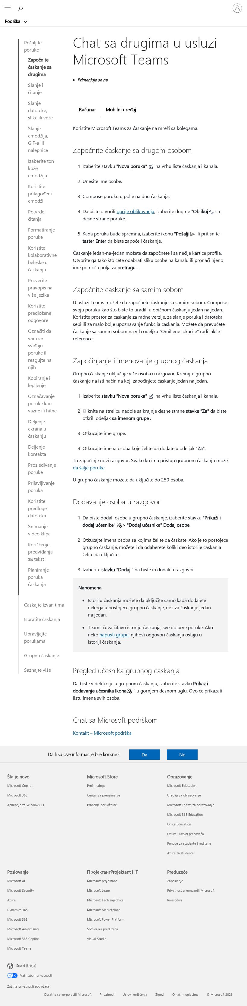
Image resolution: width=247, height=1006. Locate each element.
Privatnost (107, 994)
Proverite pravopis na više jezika (40, 287)
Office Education (179, 824)
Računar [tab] (87, 109)
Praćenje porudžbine (102, 805)
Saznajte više (37, 670)
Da (144, 754)
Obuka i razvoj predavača (185, 833)
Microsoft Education (181, 785)
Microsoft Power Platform (105, 919)
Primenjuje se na (92, 80)
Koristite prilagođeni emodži (40, 193)
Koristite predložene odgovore (39, 312)
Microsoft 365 (17, 795)
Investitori (174, 900)
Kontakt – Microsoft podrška (102, 733)
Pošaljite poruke (33, 46)
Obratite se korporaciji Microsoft (68, 994)
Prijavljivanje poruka (41, 486)
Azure (11, 900)
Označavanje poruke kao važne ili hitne (42, 403)
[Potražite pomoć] (21, 8)
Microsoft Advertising (23, 929)
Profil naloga (96, 785)
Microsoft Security (20, 890)
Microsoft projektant (102, 880)
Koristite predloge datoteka (37, 508)
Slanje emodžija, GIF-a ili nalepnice (38, 139)
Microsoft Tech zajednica (105, 900)
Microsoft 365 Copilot (23, 938)
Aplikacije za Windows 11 (25, 805)
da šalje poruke (89, 467)
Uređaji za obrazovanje (184, 795)
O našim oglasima (185, 994)
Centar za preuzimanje (103, 795)
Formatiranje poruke (41, 233)
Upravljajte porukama (35, 637)
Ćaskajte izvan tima (44, 604)
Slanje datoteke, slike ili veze (40, 110)
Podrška (13, 21)
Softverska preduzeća (102, 929)
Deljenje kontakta (37, 450)
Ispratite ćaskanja (42, 619)
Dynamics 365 (17, 909)
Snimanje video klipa (39, 530)
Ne (182, 754)
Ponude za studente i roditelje (189, 843)
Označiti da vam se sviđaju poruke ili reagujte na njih (40, 349)
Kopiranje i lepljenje (39, 381)
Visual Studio (96, 938)
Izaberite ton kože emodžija (41, 168)
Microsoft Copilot (20, 785)
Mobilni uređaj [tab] (121, 109)
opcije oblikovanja (135, 211)
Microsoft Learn (98, 890)
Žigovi (159, 994)
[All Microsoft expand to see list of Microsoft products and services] (7, 8)
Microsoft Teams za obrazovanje (190, 805)
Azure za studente (180, 853)
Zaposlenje (175, 880)
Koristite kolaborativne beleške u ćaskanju (42, 258)
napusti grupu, (114, 634)
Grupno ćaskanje (41, 655)
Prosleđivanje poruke (42, 468)
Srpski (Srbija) (26, 965)
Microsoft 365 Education (185, 814)
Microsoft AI (16, 880)
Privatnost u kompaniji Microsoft (190, 890)
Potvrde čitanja (36, 215)
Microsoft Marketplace (103, 909)
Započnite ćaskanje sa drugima (40, 66)
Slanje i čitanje (35, 88)
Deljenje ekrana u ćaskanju (37, 428)
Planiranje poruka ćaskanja (38, 576)
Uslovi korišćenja (135, 994)
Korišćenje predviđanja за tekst (40, 551)
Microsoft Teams (19, 948)
